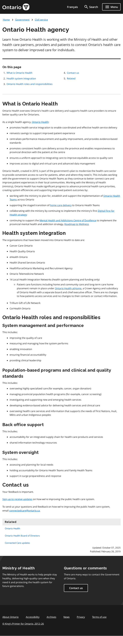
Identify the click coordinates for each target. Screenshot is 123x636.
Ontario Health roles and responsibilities (29, 84)
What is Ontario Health (19, 72)
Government (22, 19)
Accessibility (32, 617)
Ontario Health (40, 122)
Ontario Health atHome (68, 288)
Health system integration (21, 78)
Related (71, 78)
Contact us (73, 72)
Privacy (81, 617)
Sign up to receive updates (17, 499)
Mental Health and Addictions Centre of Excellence (67, 220)
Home (6, 19)
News (66, 617)
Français (72, 7)
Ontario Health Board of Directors (22, 535)
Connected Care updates (17, 542)
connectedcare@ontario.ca (24, 510)
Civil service (41, 19)
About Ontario (10, 617)
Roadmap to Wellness (76, 224)
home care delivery (61, 205)
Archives (51, 617)
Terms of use (99, 617)
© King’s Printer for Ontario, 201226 (23, 623)
